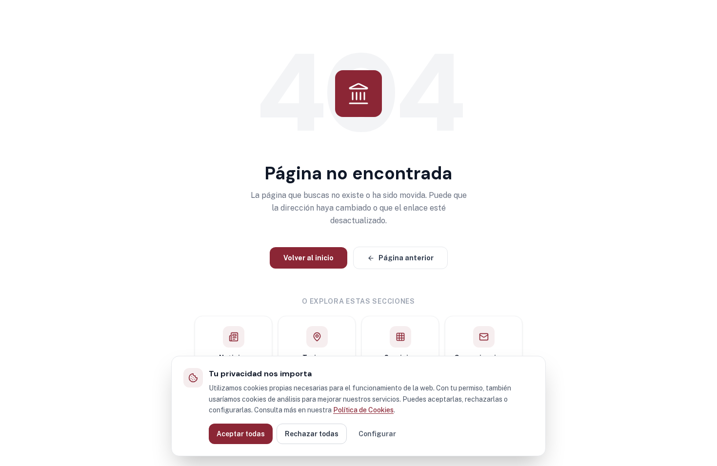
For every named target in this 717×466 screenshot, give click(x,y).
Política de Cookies (363, 410)
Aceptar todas (241, 434)
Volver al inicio (308, 258)
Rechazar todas (312, 434)
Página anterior (406, 258)
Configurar (377, 434)
